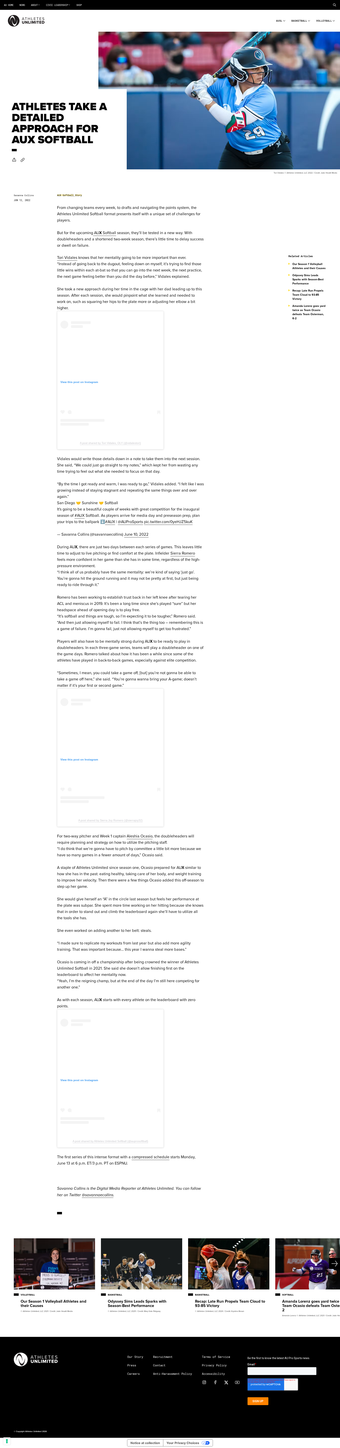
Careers (133, 1374)
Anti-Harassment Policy (172, 1374)
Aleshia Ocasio (139, 836)
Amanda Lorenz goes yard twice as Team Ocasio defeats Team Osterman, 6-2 (308, 312)
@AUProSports (130, 521)
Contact (159, 1365)
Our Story (135, 1357)
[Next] (323, 1263)
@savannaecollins (97, 1195)
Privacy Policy (214, 1365)
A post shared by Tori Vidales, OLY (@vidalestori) (110, 443)
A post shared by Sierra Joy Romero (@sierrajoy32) (110, 820)
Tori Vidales (67, 257)
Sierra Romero (182, 553)
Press (131, 1365)
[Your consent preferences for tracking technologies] (7, 1441)
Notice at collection (145, 1443)
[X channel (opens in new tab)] (226, 1382)
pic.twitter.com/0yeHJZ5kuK (168, 521)
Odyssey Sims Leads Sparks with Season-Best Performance (308, 279)
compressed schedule (150, 1157)
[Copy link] (22, 159)
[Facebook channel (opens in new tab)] (215, 1382)
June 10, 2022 (136, 534)
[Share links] (14, 159)
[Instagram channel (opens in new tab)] (204, 1382)
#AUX (80, 515)
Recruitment (163, 1357)
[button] (334, 5)
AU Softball (104, 232)
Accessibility (213, 1374)
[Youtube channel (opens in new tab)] (237, 1382)
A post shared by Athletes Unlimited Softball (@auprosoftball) (110, 1141)
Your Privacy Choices (182, 1443)
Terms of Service (216, 1357)
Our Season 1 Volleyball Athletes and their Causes (309, 266)
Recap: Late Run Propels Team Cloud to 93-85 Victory (307, 295)
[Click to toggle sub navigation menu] (284, 20)
